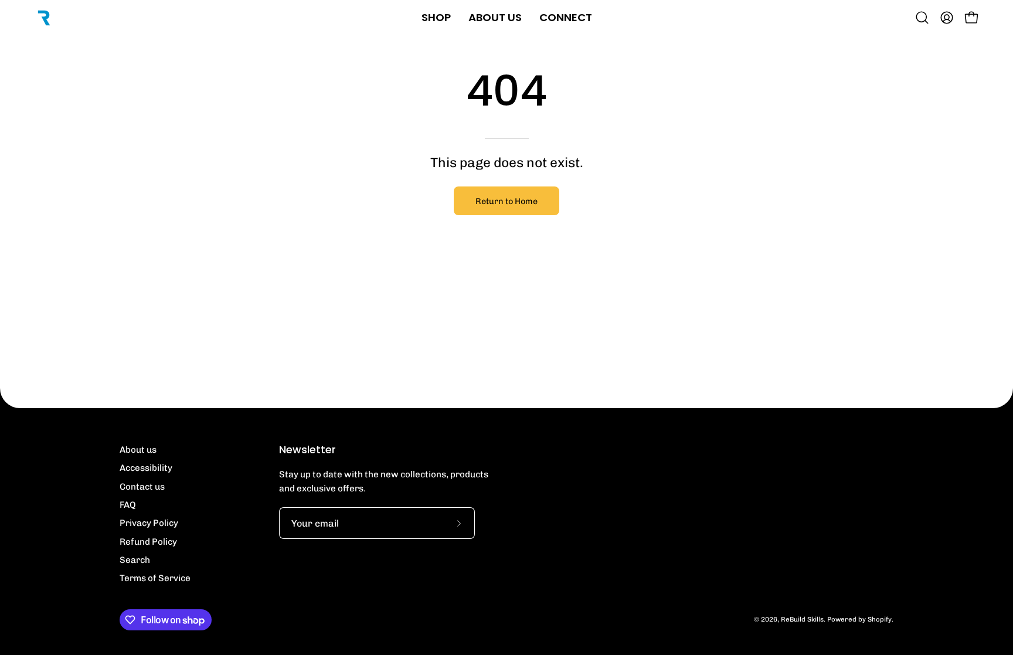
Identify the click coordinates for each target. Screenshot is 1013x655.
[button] (922, 17)
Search (135, 560)
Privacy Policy (149, 523)
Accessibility (146, 468)
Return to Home (506, 201)
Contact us (142, 486)
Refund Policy (148, 542)
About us (138, 449)
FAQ (128, 505)
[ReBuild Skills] (44, 17)
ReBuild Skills (802, 619)
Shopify (880, 619)
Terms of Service (155, 578)
